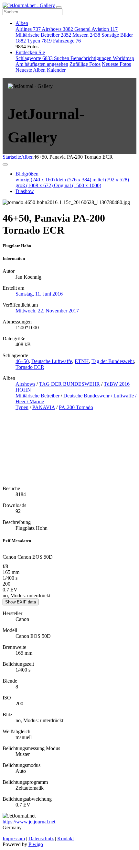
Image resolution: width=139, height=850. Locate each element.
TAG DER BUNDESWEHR (69, 384)
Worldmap (123, 58)
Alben (22, 23)
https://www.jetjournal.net (29, 821)
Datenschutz (41, 838)
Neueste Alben (31, 70)
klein (73, 179)
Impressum (14, 838)
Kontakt (65, 838)
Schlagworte (34, 58)
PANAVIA (43, 407)
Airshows (57, 29)
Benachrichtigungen (91, 58)
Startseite (12, 157)
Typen (39, 40)
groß (34, 185)
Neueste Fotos (116, 64)
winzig (35, 179)
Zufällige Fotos (85, 64)
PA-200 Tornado (76, 407)
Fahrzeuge (67, 40)
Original (77, 185)
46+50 (22, 361)
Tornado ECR (30, 367)
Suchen (62, 58)
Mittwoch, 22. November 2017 (47, 310)
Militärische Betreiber (43, 35)
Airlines (28, 29)
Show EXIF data (20, 602)
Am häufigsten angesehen (42, 64)
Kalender (56, 70)
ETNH (82, 361)
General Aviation (96, 29)
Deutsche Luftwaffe (51, 361)
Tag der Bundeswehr (112, 361)
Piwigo (35, 844)
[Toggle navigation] (58, 7)
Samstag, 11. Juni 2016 (39, 294)
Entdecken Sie (30, 52)
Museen (86, 35)
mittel (110, 179)
